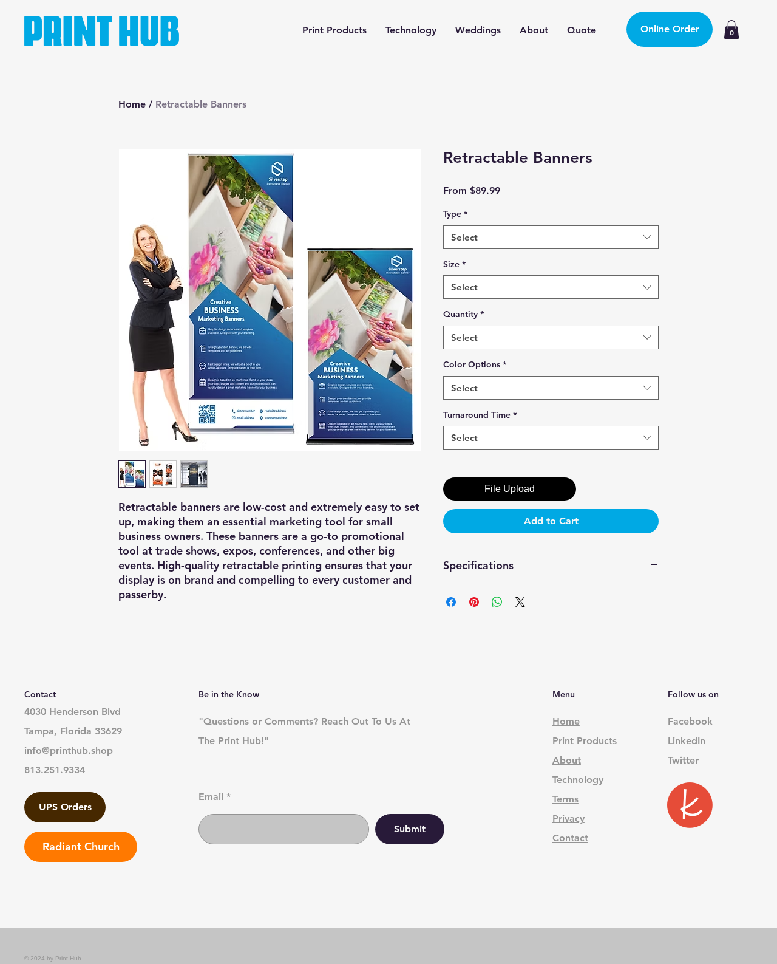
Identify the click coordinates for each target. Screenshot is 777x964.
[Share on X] (520, 602)
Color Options (474, 364)
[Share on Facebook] (451, 602)
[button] (731, 29)
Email (210, 797)
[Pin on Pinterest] (474, 602)
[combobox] (551, 237)
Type (455, 213)
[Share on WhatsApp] (497, 602)
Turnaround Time (480, 414)
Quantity (463, 314)
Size (454, 264)
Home (132, 104)
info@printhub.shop (68, 750)
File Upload (509, 489)
